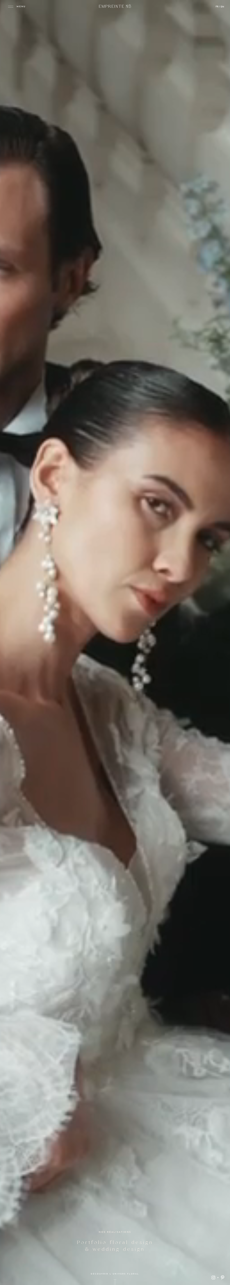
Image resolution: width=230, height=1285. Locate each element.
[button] (16, 7)
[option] (222, 7)
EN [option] (222, 7)
